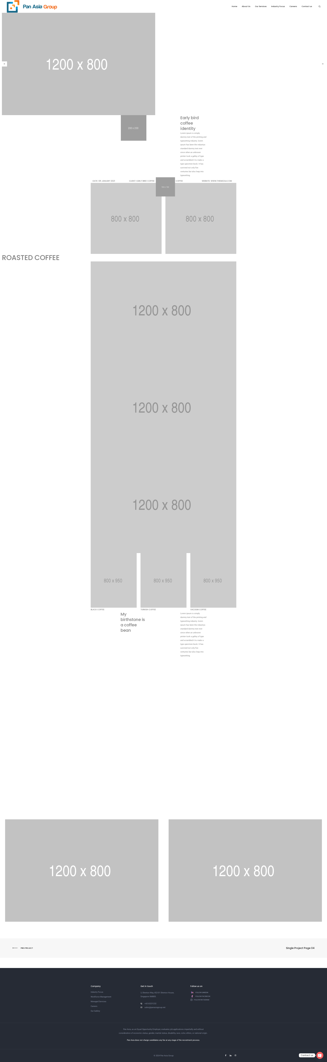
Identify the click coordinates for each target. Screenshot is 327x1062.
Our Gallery (95, 1011)
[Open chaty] (319, 1055)
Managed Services (98, 1001)
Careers (293, 6)
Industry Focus (278, 6)
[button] (4, 64)
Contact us (307, 6)
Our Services (261, 6)
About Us (246, 6)
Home (234, 6)
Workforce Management (101, 997)
